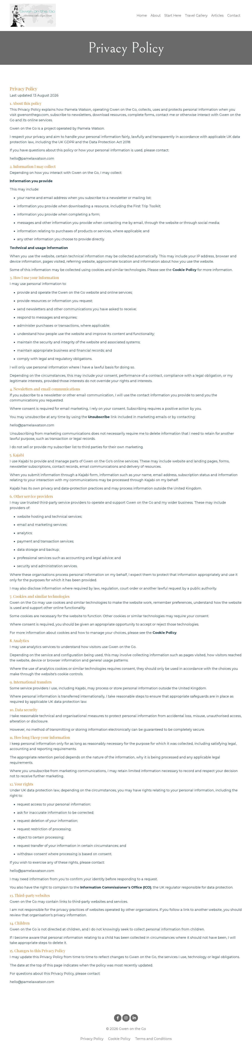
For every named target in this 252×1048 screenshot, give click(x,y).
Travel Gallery (196, 15)
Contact (233, 15)
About (156, 15)
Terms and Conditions (153, 1039)
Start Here (172, 15)
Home (142, 15)
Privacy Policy (91, 1039)
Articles (217, 15)
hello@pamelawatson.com (32, 159)
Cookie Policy (119, 1039)
